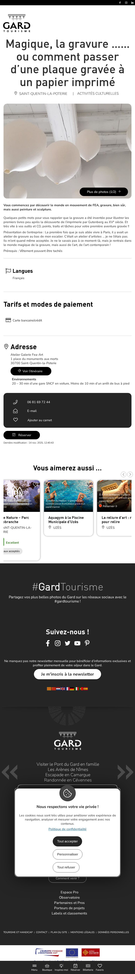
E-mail (32, 411)
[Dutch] (58, 688)
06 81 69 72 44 (38, 402)
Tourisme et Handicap (18, 932)
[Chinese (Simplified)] (54, 688)
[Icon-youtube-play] (77, 643)
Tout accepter (67, 841)
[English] (63, 688)
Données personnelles (113, 932)
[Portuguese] (81, 688)
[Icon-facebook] (48, 643)
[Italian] (76, 688)
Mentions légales (82, 932)
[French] (67, 688)
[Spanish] (85, 688)
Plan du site (59, 932)
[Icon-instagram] (57, 643)
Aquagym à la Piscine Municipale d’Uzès (66, 519)
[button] (123, 474)
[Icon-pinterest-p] (87, 643)
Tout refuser (66, 867)
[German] (72, 688)
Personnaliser (67, 854)
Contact (41, 932)
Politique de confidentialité (67, 829)
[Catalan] (49, 688)
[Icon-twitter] (67, 643)
